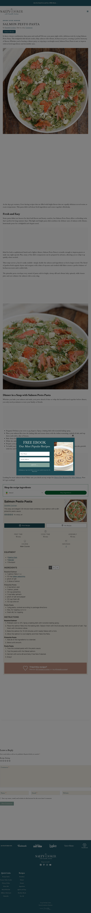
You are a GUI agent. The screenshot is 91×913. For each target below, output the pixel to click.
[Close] (73, 435)
